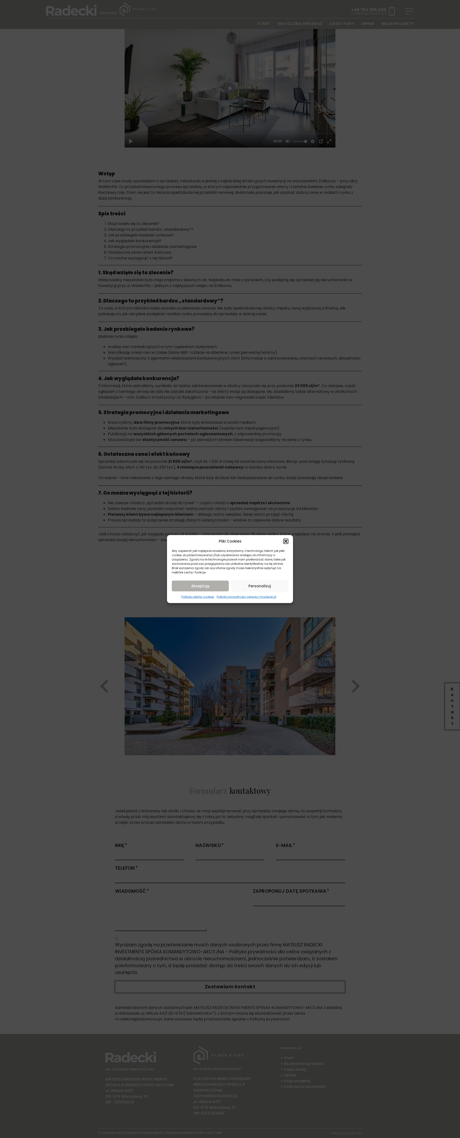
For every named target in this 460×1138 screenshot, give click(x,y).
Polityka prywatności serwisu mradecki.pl (246, 597)
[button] (285, 541)
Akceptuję (200, 585)
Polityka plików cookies (197, 597)
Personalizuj (259, 585)
